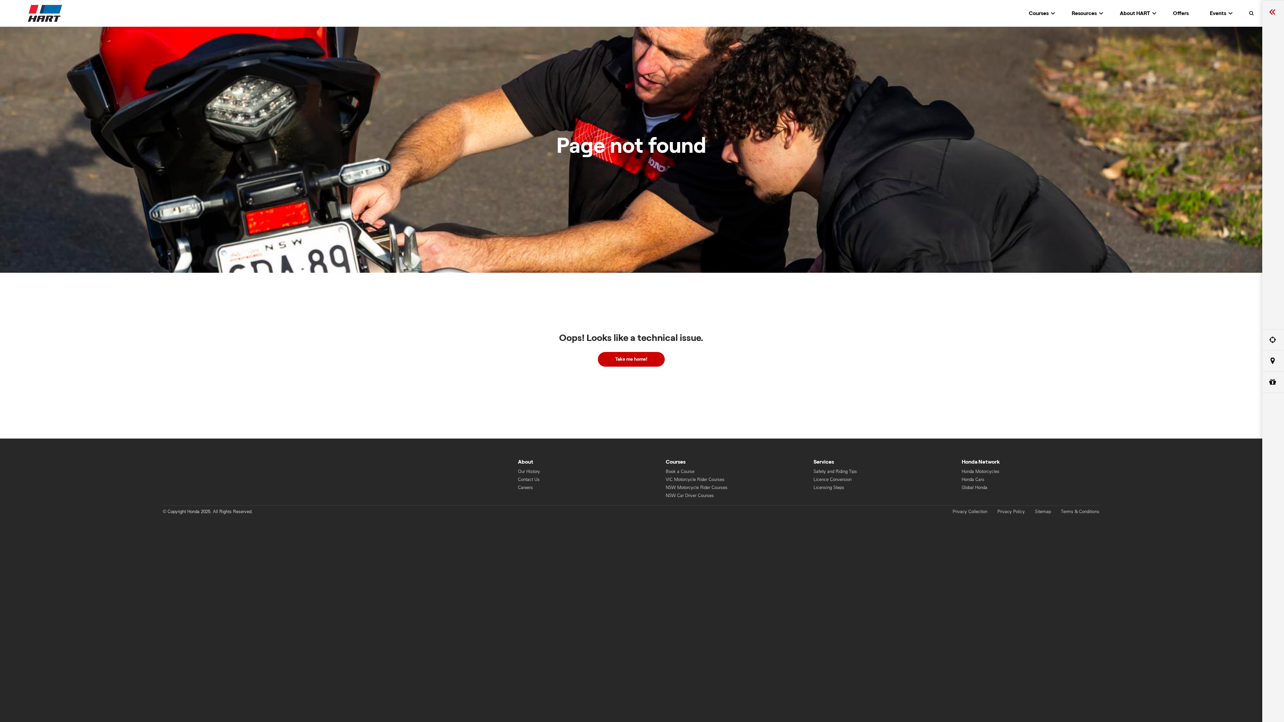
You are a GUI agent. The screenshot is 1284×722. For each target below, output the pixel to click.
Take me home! (631, 359)
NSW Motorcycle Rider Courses (697, 487)
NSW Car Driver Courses (690, 495)
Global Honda (974, 487)
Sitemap (1043, 511)
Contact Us (529, 479)
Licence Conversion (833, 479)
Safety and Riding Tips (835, 471)
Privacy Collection (970, 511)
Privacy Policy (1011, 511)
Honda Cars (973, 479)
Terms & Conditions (1080, 511)
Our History (529, 471)
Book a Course (680, 471)
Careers (525, 487)
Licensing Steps (829, 487)
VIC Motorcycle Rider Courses (695, 479)
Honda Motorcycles (980, 471)
